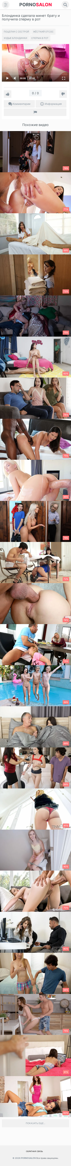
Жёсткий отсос (43, 31)
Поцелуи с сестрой (16, 31)
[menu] (5, 4)
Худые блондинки (15, 38)
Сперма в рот (39, 38)
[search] (65, 4)
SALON (35, 4)
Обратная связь (34, 1151)
